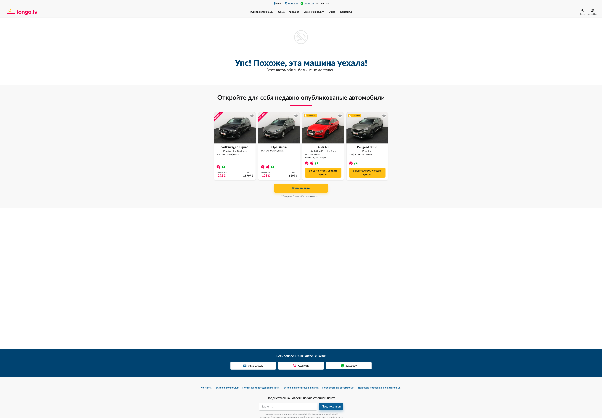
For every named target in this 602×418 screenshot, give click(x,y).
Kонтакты (346, 12)
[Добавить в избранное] (251, 116)
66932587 (293, 4)
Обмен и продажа (288, 12)
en (327, 4)
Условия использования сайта (301, 387)
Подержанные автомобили (338, 387)
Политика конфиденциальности (261, 387)
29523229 (309, 4)
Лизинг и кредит (314, 12)
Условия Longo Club (227, 387)
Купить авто (301, 188)
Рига (278, 4)
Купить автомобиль (261, 12)
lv (317, 4)
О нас (332, 12)
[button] (582, 11)
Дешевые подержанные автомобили (379, 387)
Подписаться (331, 406)
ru (322, 4)
